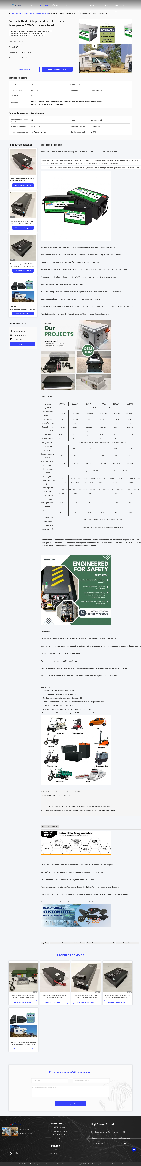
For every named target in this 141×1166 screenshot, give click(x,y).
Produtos (44, 5)
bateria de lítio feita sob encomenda (36, 14)
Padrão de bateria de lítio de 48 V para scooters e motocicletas (55, 996)
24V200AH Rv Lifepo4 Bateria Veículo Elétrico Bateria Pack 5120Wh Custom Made (22, 309)
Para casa (30, 6)
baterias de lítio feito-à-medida (127, 943)
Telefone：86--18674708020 (21, 1129)
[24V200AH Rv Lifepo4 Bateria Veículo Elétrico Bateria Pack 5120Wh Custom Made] (23, 1024)
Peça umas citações (56, 69)
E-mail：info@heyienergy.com (22, 1133)
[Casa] (17, 5)
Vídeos (55, 5)
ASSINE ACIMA (126, 1143)
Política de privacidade (23, 1164)
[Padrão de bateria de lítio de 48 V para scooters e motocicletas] (55, 977)
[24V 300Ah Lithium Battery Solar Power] (102, 46)
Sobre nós (80, 6)
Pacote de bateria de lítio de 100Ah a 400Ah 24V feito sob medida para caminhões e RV (22, 223)
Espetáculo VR (66, 6)
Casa (13, 14)
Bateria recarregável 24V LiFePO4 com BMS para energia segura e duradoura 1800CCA (23, 266)
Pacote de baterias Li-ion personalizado (101, 943)
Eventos (108, 5)
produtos (19, 14)
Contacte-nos (94, 6)
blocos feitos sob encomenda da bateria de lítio (68, 943)
